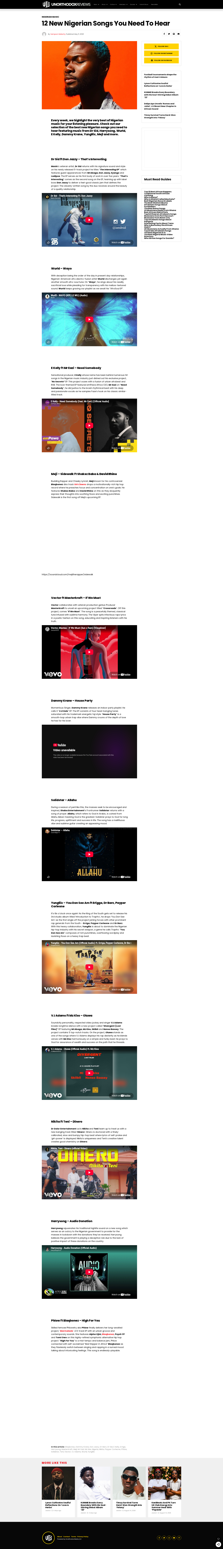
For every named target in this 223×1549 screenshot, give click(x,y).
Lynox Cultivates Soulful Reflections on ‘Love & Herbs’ (158, 84)
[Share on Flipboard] (174, 34)
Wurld (120, 131)
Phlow (124, 1449)
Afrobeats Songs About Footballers (155, 205)
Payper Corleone (112, 1449)
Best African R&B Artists (156, 212)
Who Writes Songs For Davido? (159, 238)
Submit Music (144, 4)
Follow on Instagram (163, 53)
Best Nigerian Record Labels (158, 201)
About (59, 1537)
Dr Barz (103, 1447)
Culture (112, 4)
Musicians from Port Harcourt (158, 216)
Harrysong (107, 131)
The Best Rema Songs (154, 208)
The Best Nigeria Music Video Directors (158, 235)
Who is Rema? (151, 197)
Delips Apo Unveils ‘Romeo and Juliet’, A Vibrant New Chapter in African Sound (160, 106)
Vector (67, 1452)
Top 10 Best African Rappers (157, 191)
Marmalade (66, 1330)
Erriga (122, 1447)
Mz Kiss (88, 1449)
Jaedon (48, 1511)
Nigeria (95, 1449)
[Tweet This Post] (169, 34)
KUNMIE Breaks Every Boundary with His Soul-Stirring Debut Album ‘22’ (161, 95)
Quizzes (132, 4)
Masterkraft (66, 1449)
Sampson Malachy (58, 34)
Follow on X (163, 46)
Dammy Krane (72, 134)
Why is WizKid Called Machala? (159, 199)
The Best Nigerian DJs (155, 232)
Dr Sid (94, 131)
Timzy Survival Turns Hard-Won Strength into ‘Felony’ (160, 116)
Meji (100, 134)
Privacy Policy (82, 1537)
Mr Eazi (81, 1449)
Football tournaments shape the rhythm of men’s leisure (160, 75)
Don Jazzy (94, 1447)
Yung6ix (90, 134)
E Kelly (55, 134)
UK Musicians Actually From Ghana (161, 229)
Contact (66, 1537)
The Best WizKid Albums (156, 203)
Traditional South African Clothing (157, 194)
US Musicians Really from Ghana (160, 210)
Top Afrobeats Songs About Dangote (157, 220)
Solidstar (55, 1452)
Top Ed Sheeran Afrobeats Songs (160, 214)
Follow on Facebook (163, 60)
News (95, 4)
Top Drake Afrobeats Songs (157, 230)
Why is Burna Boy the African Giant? (158, 226)
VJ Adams (76, 1452)
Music (104, 4)
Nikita (101, 1449)
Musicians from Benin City (157, 217)
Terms (73, 1537)
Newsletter (154, 4)
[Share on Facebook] (164, 34)
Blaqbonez (108, 1334)
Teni (62, 1452)
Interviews (122, 4)
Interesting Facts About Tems (159, 223)
